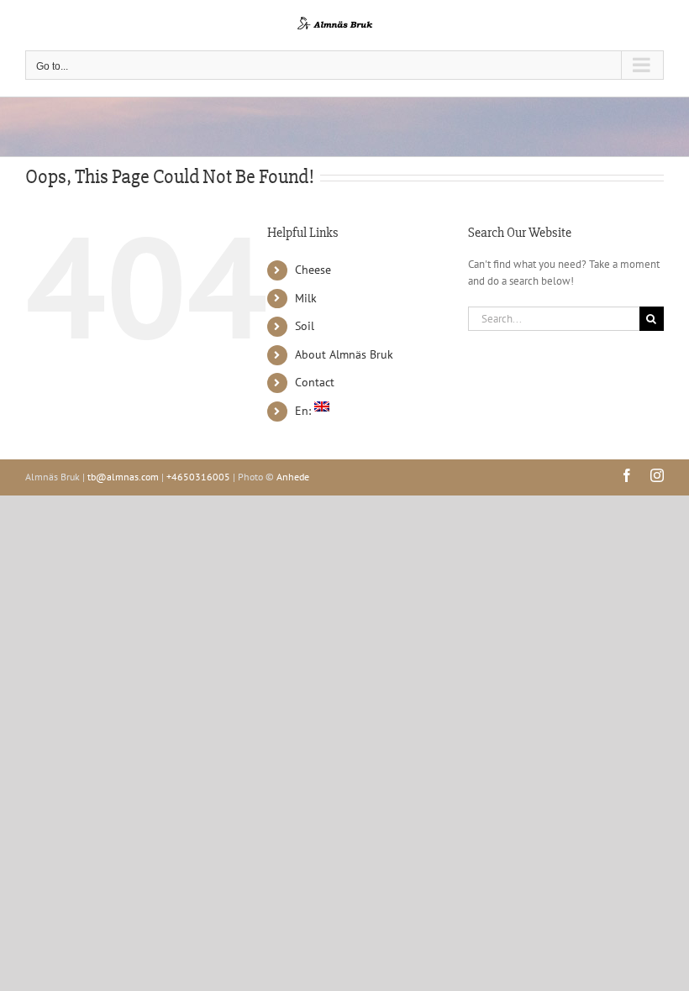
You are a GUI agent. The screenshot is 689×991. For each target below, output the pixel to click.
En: (304, 410)
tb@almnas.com (123, 476)
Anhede (292, 476)
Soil (304, 325)
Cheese (313, 269)
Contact (314, 382)
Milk (306, 298)
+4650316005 (198, 476)
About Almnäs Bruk (344, 354)
